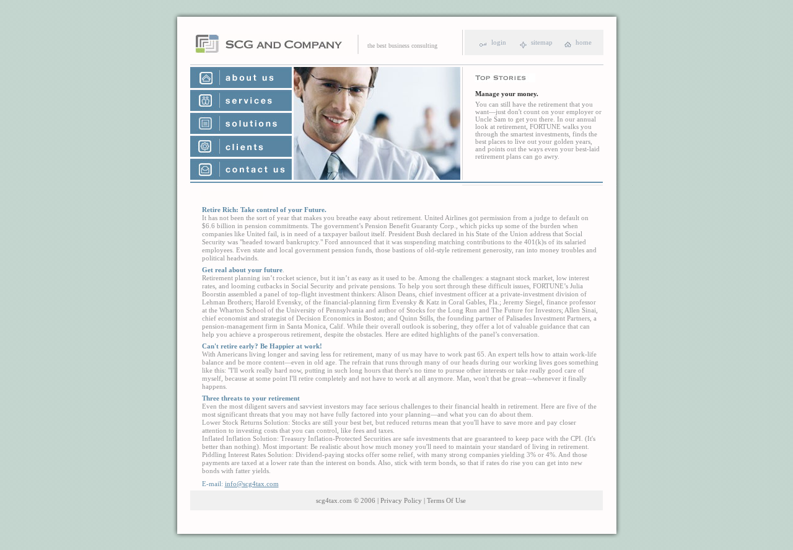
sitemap (542, 42)
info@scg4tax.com (252, 483)
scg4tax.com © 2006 (345, 500)
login (498, 42)
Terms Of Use (446, 500)
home (584, 42)
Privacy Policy (401, 500)
